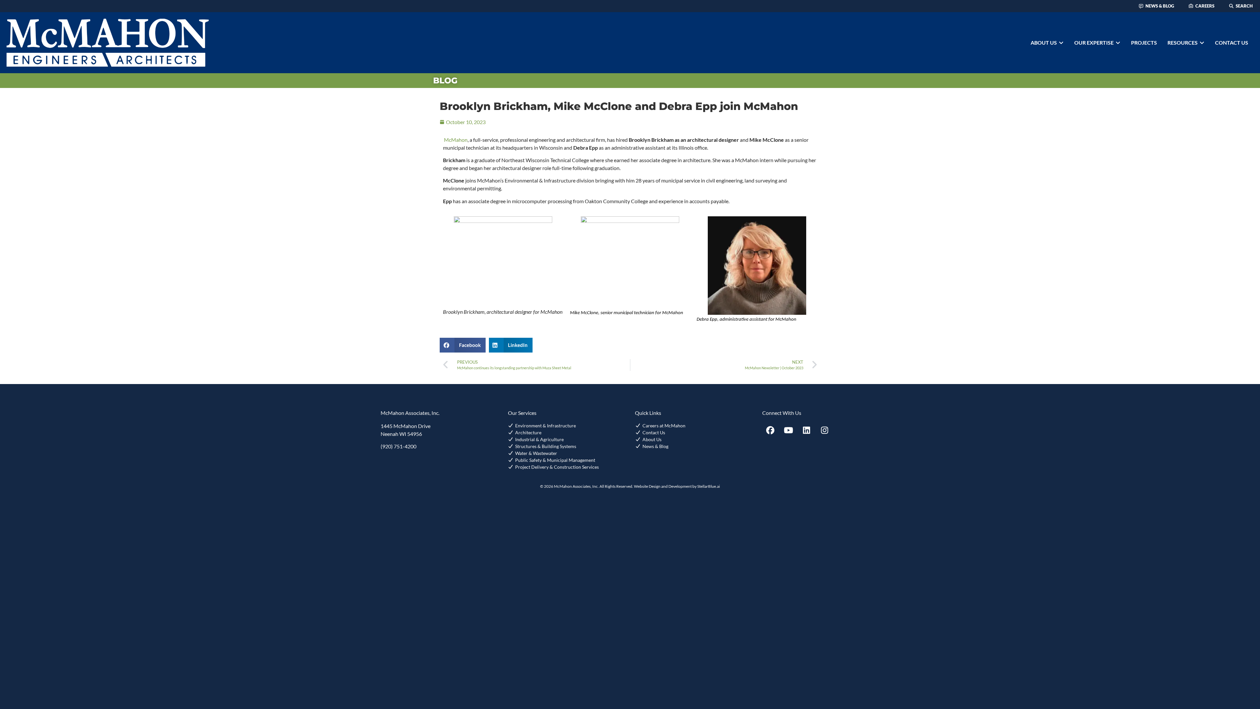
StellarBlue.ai (708, 486)
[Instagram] (824, 430)
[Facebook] (770, 430)
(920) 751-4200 (398, 446)
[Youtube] (788, 430)
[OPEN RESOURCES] (1202, 43)
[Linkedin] (806, 430)
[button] (463, 345)
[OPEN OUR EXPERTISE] (1118, 43)
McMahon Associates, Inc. (410, 413)
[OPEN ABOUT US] (1061, 43)
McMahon (456, 140)
